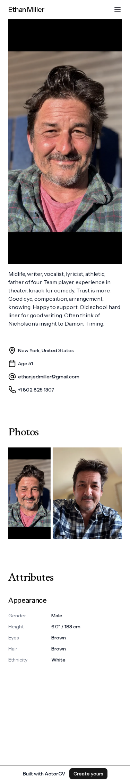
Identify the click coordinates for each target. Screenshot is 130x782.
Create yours (88, 774)
